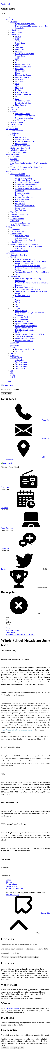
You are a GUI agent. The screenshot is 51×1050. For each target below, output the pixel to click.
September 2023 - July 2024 (25, 240)
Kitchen (18, 90)
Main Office (19, 49)
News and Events (12, 154)
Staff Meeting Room (22, 101)
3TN (17, 58)
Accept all (14, 957)
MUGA (18, 37)
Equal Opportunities (22, 193)
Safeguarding (15, 133)
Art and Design (16, 358)
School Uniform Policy (19, 214)
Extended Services (22, 92)
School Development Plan (20, 146)
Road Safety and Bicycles (25, 206)
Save (21, 1048)
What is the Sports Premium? (26, 326)
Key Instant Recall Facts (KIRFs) (27, 289)
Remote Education (17, 231)
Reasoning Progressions (24, 287)
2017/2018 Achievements (24, 336)
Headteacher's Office (23, 103)
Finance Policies (21, 137)
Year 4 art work (21, 364)
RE (11, 373)
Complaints (19, 191)
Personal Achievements (24, 341)
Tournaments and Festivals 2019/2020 (29, 334)
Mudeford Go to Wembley (25, 338)
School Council (16, 234)
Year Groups (15, 229)
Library (18, 73)
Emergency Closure (22, 176)
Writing (18, 270)
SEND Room (20, 71)
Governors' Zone (16, 122)
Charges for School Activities (26, 184)
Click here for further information (27, 266)
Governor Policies (22, 139)
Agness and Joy (21, 238)
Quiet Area (19, 79)
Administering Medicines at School (28, 182)
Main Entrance (20, 105)
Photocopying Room (23, 75)
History (13, 353)
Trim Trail (19, 47)
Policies (13, 135)
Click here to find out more (25, 259)
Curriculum (10, 253)
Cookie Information (13, 884)
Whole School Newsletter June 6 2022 (20, 635)
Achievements (20, 120)
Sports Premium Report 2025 (26, 323)
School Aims (15, 30)
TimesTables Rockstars (19, 251)
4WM (17, 41)
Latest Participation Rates (24, 330)
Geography (14, 356)
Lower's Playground (22, 64)
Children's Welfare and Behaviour (28, 189)
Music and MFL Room (23, 77)
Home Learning (7, 528)
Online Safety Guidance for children (24, 244)
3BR (17, 60)
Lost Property (20, 201)
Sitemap (9, 882)
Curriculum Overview (18, 255)
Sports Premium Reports (24, 328)
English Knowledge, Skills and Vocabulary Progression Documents (31, 262)
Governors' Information (24, 118)
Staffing (13, 126)
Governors (14, 112)
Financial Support (17, 219)
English (13, 257)
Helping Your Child (22, 296)
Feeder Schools (16, 124)
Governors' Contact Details (25, 116)
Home (8, 17)
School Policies (21, 144)
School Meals (15, 216)
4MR (17, 45)
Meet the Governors (22, 114)
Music (12, 347)
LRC (17, 62)
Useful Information (17, 174)
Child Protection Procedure (25, 186)
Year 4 (17, 302)
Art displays (19, 360)
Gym (17, 39)
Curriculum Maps (21, 319)
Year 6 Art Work (21, 368)
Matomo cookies (13, 1008)
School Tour (15, 34)
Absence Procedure (22, 223)
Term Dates (14, 212)
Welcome (13, 22)
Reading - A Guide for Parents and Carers (30, 268)
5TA (17, 99)
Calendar (13, 159)
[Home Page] (7, 385)
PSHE (12, 375)
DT (11, 371)
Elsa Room (19, 69)
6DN (17, 97)
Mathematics (15, 276)
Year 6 (17, 306)
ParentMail (5, 549)
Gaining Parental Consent (24, 197)
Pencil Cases (20, 204)
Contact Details (16, 32)
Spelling (18, 274)
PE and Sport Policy (22, 321)
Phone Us (45, 420)
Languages (14, 345)
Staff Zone (14, 109)
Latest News (15, 156)
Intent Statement (21, 311)
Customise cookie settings (29, 957)
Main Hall (19, 88)
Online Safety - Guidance (20, 225)
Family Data (19, 195)
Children (9, 227)
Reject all (5, 957)
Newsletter (14, 161)
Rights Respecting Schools (25, 24)
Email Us (45, 438)
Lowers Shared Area (23, 67)
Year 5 (17, 304)
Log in (8, 381)
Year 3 (17, 300)
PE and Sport (15, 308)
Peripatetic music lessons (24, 349)
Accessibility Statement (14, 888)
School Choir (20, 351)
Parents (8, 171)
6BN (17, 84)
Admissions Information (19, 150)
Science (13, 298)
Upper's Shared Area (23, 94)
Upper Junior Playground (24, 54)
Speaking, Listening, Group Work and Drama (32, 272)
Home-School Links (22, 199)
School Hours (20, 208)
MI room (18, 52)
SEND (13, 377)
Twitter (3, 569)
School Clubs (15, 242)
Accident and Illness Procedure (26, 180)
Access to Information (23, 178)
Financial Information (18, 152)
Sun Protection (20, 210)
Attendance (14, 221)
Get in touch (5, 4)
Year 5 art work (21, 366)
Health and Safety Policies (25, 141)
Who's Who (14, 107)
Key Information (12, 129)
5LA (17, 86)
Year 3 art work (21, 362)
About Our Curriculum (23, 317)
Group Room (20, 43)
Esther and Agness (22, 236)
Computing (14, 343)
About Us (9, 19)
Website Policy (11, 886)
